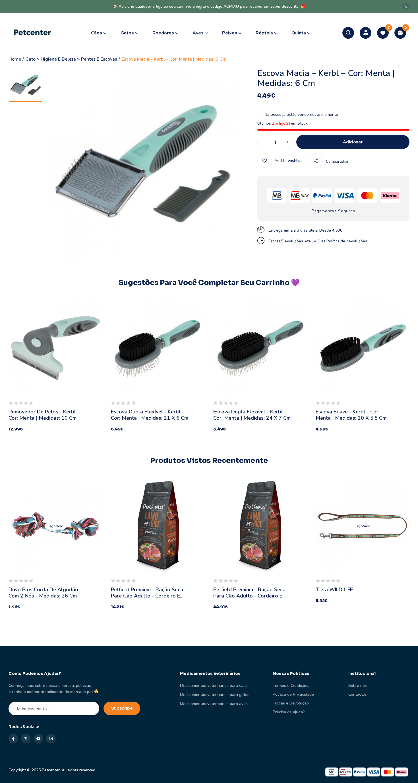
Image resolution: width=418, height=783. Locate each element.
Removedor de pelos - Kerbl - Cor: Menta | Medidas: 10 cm (44, 414)
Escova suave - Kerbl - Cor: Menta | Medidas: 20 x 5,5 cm (351, 414)
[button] (400, 33)
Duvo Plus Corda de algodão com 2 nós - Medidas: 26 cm (43, 592)
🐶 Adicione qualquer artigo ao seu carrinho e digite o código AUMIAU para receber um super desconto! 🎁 (209, 6)
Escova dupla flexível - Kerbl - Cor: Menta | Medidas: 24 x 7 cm (252, 414)
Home (15, 59)
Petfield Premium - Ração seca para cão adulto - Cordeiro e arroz (147, 595)
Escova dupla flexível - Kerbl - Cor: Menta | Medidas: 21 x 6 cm (149, 414)
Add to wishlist (288, 160)
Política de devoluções (346, 241)
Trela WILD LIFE (334, 589)
